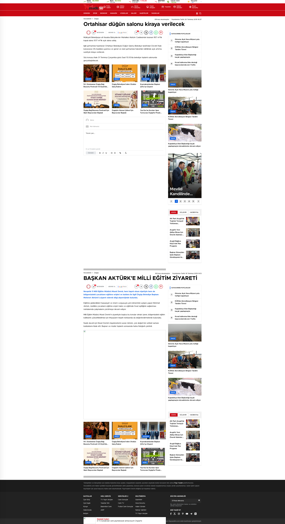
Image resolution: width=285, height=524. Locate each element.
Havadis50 (87, 19)
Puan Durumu (195, 6)
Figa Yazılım (178, 483)
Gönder (91, 153)
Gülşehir (183, 212)
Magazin (113, 13)
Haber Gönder (179, 6)
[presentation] (171, 201)
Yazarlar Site (105, 503)
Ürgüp (96, 19)
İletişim (85, 513)
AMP (102, 510)
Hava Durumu (137, 6)
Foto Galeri (108, 6)
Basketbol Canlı (106, 506)
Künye (85, 506)
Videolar (124, 13)
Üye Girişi (86, 499)
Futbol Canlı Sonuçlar (125, 506)
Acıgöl (173, 212)
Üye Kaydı (86, 503)
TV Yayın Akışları (107, 499)
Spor (95, 13)
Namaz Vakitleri (140, 510)
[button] (176, 201)
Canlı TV (121, 503)
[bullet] (114, 153)
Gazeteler (144, 13)
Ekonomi (103, 13)
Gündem (86, 13)
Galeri (133, 13)
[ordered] (111, 153)
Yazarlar (168, 7)
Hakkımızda (87, 510)
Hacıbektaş (194, 212)
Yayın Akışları (152, 6)
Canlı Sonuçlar (123, 499)
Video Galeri (122, 6)
